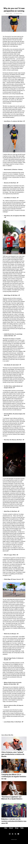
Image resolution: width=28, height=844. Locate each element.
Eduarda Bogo (19, 13)
